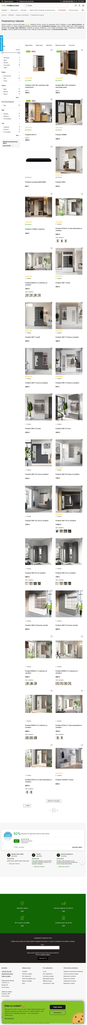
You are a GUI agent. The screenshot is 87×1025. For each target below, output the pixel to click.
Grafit (65, 531)
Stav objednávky (47, 974)
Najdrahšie (49, 45)
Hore (27, 805)
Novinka (12, 62)
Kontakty (24, 971)
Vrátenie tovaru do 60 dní (26, 1)
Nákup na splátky (27, 981)
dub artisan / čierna (69, 531)
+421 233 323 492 (73, 1)
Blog (23, 983)
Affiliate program (47, 981)
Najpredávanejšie (60, 45)
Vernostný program (48, 976)
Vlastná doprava (8, 1)
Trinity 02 (31, 295)
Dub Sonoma (12, 76)
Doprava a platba (27, 974)
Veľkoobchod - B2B (48, 983)
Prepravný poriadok (69, 978)
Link (22, 911)
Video (12, 67)
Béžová (12, 91)
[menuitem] (5, 10)
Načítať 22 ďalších (54, 801)
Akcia (12, 60)
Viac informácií (9, 1018)
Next (82, 862)
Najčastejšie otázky (48, 978)
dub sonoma (61, 531)
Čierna (12, 94)
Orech (12, 81)
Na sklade (12, 57)
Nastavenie (57, 1012)
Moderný (12, 116)
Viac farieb (12, 65)
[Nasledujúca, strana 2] (53, 810)
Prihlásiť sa (43, 958)
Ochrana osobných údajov (71, 974)
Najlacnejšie (39, 45)
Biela (12, 89)
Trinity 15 (35, 295)
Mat (12, 105)
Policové (12, 129)
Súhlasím (58, 1007)
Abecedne (72, 45)
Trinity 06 (61, 241)
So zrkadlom (12, 132)
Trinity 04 (39, 295)
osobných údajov (45, 954)
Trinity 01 (57, 241)
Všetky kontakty (6, 976)
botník (27, 24)
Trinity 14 (65, 241)
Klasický (12, 114)
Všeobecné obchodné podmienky (73, 971)
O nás (44, 971)
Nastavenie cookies (69, 983)
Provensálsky (12, 118)
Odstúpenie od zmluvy (70, 981)
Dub (12, 78)
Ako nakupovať (26, 976)
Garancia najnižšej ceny (29, 978)
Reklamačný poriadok (70, 976)
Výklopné (12, 127)
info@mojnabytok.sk (7, 974)
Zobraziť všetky (77, 847)
